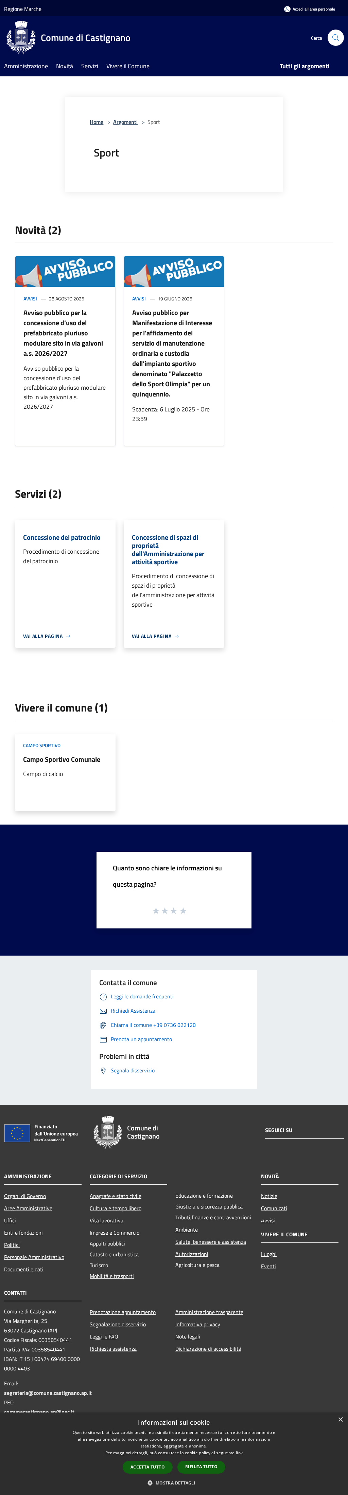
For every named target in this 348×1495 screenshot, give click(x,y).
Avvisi (30, 298)
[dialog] (174, 1454)
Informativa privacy (197, 1324)
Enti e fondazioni (23, 1233)
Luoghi (269, 1254)
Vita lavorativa (106, 1220)
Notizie (269, 1196)
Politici (12, 1245)
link (239, 1453)
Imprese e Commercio (114, 1233)
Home (96, 122)
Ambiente (186, 1229)
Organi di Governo (25, 1196)
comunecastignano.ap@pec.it (39, 1412)
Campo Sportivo (41, 745)
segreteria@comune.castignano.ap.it (48, 1393)
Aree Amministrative (28, 1208)
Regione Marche (22, 9)
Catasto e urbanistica (114, 1254)
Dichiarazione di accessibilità (208, 1349)
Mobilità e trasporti (112, 1276)
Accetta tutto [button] (147, 1467)
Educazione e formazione (204, 1196)
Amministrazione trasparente (209, 1312)
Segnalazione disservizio (118, 1324)
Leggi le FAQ (104, 1336)
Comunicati (274, 1208)
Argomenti (125, 122)
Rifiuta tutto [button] (201, 1467)
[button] (174, 1483)
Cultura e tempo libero (115, 1208)
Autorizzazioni (191, 1254)
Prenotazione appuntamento (123, 1312)
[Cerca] (336, 38)
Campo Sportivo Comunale (61, 759)
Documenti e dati (24, 1269)
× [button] (340, 1419)
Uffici (10, 1220)
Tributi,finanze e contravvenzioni (213, 1217)
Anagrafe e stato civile (115, 1196)
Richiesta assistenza (113, 1349)
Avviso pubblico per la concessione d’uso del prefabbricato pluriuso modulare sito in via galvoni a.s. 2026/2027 (63, 332)
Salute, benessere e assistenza (210, 1242)
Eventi (268, 1266)
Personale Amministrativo (34, 1257)
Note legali (187, 1336)
